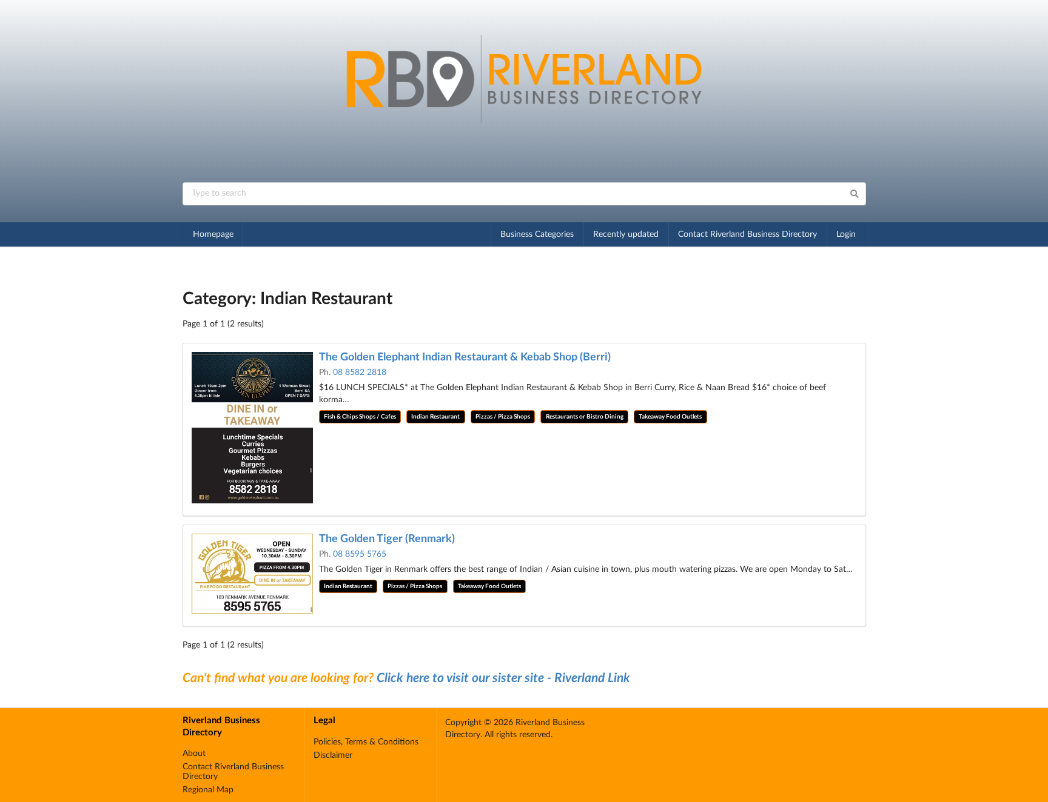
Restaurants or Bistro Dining (584, 417)
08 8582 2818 (359, 372)
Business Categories (537, 234)
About (194, 753)
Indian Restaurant (435, 417)
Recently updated (626, 234)
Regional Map (208, 790)
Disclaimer (333, 755)
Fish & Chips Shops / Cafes (360, 417)
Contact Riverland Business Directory (747, 234)
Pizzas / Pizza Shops (502, 417)
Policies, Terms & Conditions (366, 742)
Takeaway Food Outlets (670, 417)
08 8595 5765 (359, 554)
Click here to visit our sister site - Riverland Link (503, 678)
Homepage (213, 234)
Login (846, 234)
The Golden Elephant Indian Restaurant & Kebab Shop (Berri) (465, 357)
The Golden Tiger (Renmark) (387, 539)
